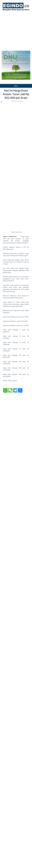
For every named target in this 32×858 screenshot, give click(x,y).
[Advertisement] (16, 30)
